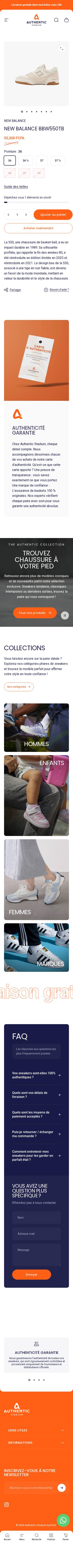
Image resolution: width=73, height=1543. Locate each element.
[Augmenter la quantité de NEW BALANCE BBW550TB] (26, 215)
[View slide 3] (38, 1380)
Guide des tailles (16, 187)
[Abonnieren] (62, 1488)
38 (9, 173)
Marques (50, 963)
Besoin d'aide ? (59, 289)
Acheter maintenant (38, 228)
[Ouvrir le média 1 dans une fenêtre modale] (62, 49)
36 (9, 160)
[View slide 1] (29, 1380)
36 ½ (26, 160)
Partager (15, 289)
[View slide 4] (43, 1380)
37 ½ (58, 160)
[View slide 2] (34, 1380)
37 (41, 160)
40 (39, 173)
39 (24, 173)
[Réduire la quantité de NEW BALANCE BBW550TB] (8, 215)
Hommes (36, 744)
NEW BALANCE (15, 121)
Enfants (52, 763)
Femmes (20, 912)
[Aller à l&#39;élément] (21, 111)
